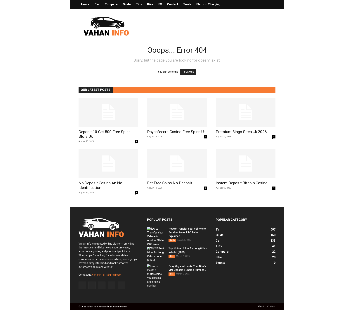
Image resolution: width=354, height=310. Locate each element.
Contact (172, 4)
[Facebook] (82, 285)
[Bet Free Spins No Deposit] (177, 163)
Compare (111, 4)
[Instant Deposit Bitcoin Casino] (245, 163)
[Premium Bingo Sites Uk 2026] (245, 112)
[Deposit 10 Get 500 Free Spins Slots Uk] (108, 112)
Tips (139, 4)
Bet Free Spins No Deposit (169, 183)
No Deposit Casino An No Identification (100, 185)
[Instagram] (92, 285)
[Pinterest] (101, 285)
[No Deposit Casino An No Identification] (108, 163)
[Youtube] (121, 285)
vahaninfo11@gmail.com (107, 274)
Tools (187, 4)
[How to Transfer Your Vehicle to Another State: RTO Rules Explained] (156, 238)
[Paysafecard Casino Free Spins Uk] (177, 112)
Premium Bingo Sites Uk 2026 (241, 132)
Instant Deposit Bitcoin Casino (242, 183)
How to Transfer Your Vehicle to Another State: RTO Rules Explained (187, 232)
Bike (150, 4)
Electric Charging (208, 4)
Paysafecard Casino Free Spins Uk (176, 132)
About (261, 306)
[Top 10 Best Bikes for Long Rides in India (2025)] (156, 254)
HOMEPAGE (188, 72)
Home (85, 4)
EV (160, 4)
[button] (271, 4)
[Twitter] (111, 285)
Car (97, 4)
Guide (127, 4)
